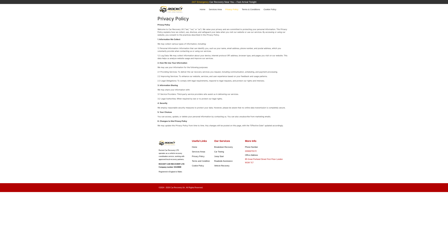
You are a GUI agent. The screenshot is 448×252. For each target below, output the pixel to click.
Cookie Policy (270, 9)
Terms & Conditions (251, 9)
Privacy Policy (231, 9)
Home (202, 9)
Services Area (215, 9)
